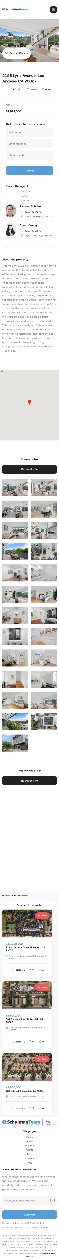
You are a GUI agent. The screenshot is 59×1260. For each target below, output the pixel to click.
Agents (29, 1149)
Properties (29, 1145)
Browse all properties (29, 905)
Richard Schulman (32, 206)
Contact (29, 1158)
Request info (29, 469)
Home (29, 1137)
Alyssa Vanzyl (29, 225)
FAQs (29, 1163)
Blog (29, 1154)
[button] (53, 9)
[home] (15, 9)
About (29, 1141)
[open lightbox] (15, 487)
